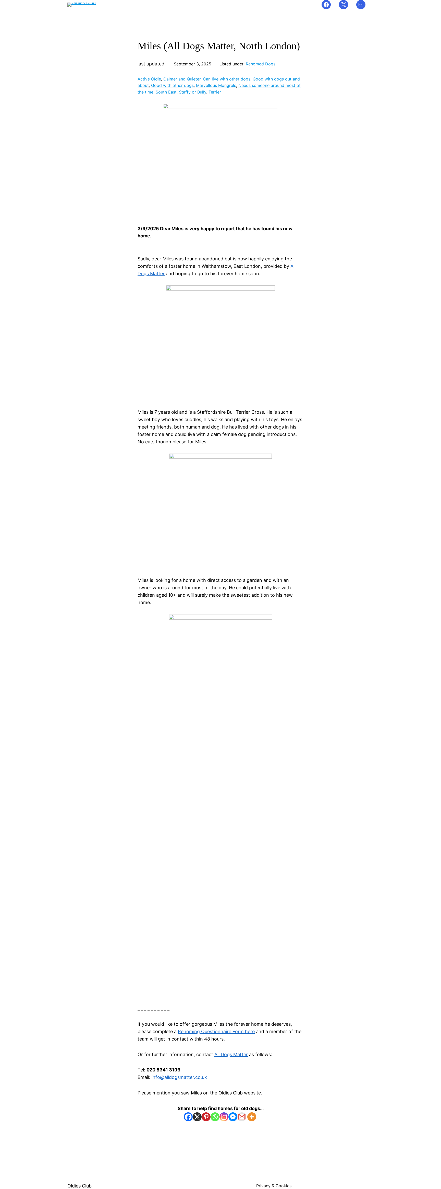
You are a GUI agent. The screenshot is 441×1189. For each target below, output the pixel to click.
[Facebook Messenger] (232, 1116)
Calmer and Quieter (182, 79)
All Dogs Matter (231, 1054)
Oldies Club (79, 1185)
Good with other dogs (172, 85)
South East (166, 92)
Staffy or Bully (192, 92)
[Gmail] (241, 1116)
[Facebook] (188, 1116)
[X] (197, 1116)
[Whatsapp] (215, 1116)
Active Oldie (149, 79)
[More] (251, 1116)
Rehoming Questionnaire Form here (216, 1031)
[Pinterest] (206, 1116)
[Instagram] (223, 1116)
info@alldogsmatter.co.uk (179, 1077)
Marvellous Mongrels (216, 85)
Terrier (215, 92)
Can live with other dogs (226, 79)
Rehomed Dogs (260, 63)
